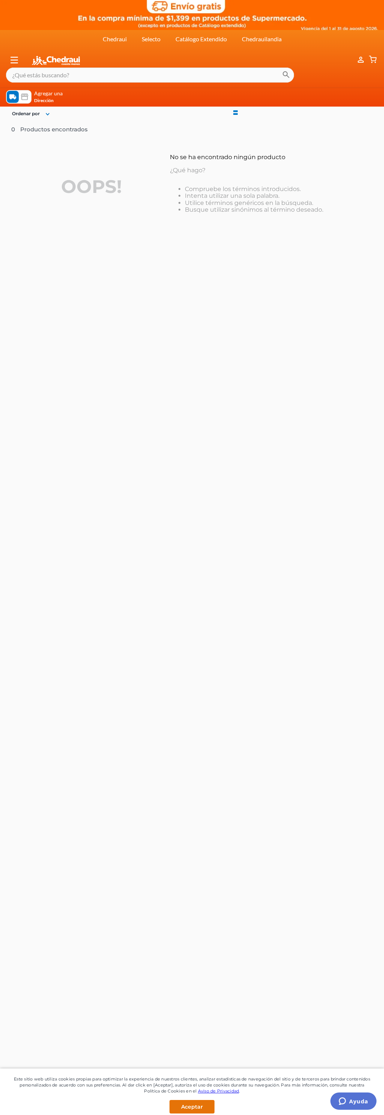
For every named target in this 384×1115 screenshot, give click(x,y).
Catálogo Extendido (201, 38)
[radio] (235, 112)
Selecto (151, 38)
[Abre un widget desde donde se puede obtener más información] (353, 1101)
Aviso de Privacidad (218, 1091)
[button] (14, 60)
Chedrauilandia (262, 38)
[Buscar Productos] (286, 75)
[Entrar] (357, 60)
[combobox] (150, 75)
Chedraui (115, 38)
